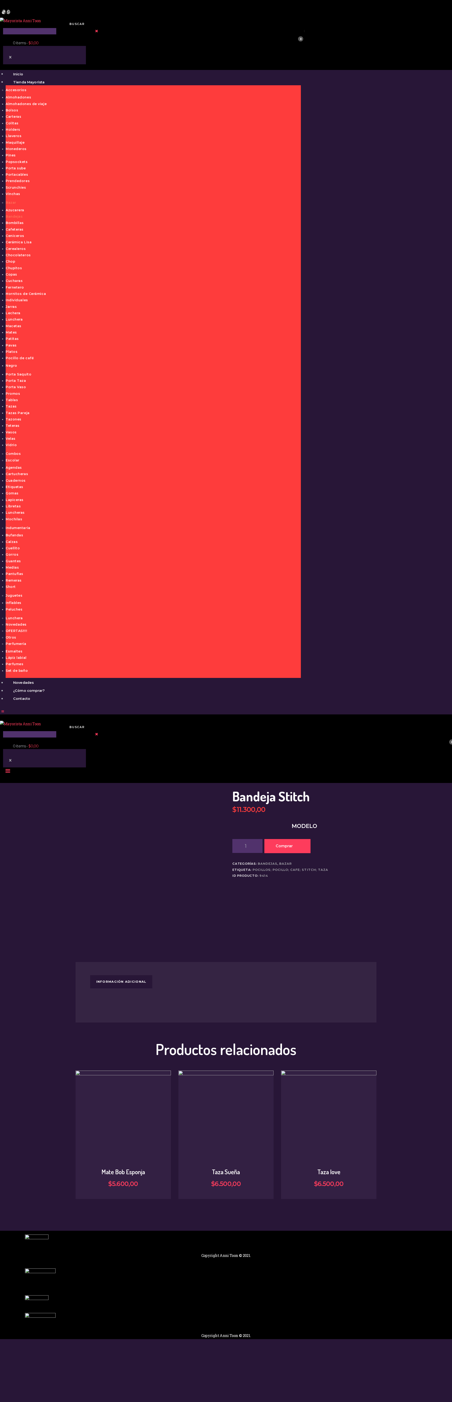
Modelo (304, 826)
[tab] (121, 981)
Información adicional (121, 981)
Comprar (284, 846)
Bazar (285, 863)
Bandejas (267, 863)
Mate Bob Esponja (123, 1172)
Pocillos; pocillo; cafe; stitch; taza (290, 870)
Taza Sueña (226, 1172)
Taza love (328, 1172)
